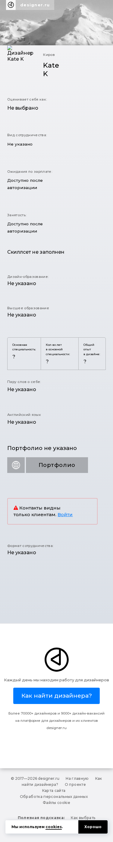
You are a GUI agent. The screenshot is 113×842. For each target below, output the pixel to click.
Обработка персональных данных (54, 796)
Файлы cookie (56, 802)
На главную (77, 778)
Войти (65, 514)
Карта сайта (54, 790)
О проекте (75, 784)
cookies (54, 826)
